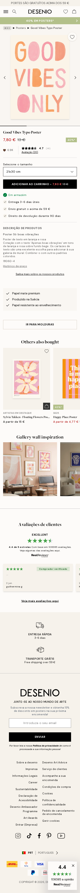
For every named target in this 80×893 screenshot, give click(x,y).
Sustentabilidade (27, 789)
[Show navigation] (6, 11)
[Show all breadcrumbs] (7, 28)
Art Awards (30, 818)
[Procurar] (14, 11)
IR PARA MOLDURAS (40, 324)
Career (33, 782)
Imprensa (32, 769)
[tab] (13, 124)
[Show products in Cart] (74, 11)
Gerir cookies (51, 820)
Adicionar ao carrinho (40, 184)
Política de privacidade (46, 745)
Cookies (47, 793)
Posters (21, 28)
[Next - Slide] (75, 77)
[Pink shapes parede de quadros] (30, 469)
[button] (62, 876)
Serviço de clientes (54, 769)
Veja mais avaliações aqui (40, 601)
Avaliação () (30, 152)
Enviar (40, 737)
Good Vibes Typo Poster (46, 28)
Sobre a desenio (27, 762)
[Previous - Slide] (5, 77)
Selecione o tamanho (18, 164)
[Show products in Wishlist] (65, 11)
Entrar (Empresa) (27, 824)
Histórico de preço (15, 266)
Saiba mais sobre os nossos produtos (40, 274)
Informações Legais (25, 775)
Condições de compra (56, 787)
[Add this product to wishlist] (72, 36)
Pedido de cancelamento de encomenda (58, 812)
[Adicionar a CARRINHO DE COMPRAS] (46, 406)
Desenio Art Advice (54, 762)
